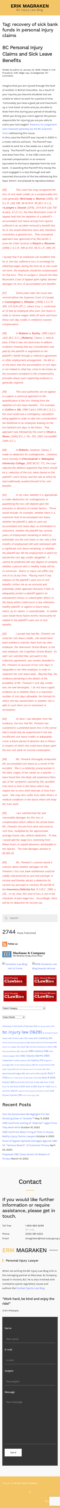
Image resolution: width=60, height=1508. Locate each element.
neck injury (9, 1069)
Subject (9, 1370)
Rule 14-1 (44, 1086)
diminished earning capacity (16, 1042)
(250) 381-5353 (34, 1233)
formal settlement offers (43, 1047)
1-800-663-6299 (34, 1225)
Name (8, 1328)
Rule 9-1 (8, 1082)
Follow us (12, 943)
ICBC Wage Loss (21, 73)
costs (33, 1038)
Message (10, 1392)
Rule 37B (12, 1091)
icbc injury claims (35, 1055)
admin (16, 70)
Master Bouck (27, 1065)
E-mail (8, 1349)
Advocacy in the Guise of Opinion (19, 1026)
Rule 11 (49, 1082)
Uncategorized (37, 73)
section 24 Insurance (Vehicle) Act (33, 1091)
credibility (45, 1038)
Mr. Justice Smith (45, 1065)
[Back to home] (30, 7)
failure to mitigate (11, 1047)
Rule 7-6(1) (35, 1078)
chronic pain (20, 1038)
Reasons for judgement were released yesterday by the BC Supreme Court (29, 129)
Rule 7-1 (13, 1078)
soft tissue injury (31, 1095)
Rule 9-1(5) (22, 1082)
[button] (30, 1492)
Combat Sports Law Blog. (30, 1288)
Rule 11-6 (7, 1087)
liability (37, 1060)
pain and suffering (36, 1073)
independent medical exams (16, 1060)
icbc (24, 1051)
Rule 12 (19, 1086)
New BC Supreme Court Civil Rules (30, 1069)
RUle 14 (31, 1086)
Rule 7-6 (23, 1078)
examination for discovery (43, 1042)
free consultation (11, 1051)
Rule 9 (48, 1077)
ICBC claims (38, 1051)
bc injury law (22, 1032)
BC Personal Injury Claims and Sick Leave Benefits (27, 54)
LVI (16, 1065)
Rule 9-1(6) (36, 1082)
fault (25, 1047)
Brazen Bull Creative (25, 1483)
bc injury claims (46, 1026)
